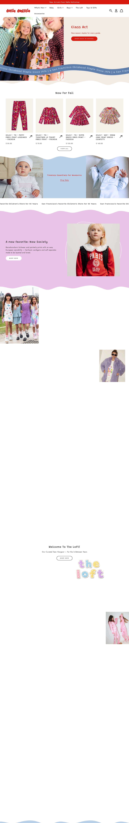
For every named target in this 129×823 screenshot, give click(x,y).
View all (64, 149)
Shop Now (13, 258)
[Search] (110, 10)
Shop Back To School (84, 39)
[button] (40, 7)
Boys (69, 8)
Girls (59, 8)
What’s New (39, 8)
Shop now (64, 558)
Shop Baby (64, 180)
